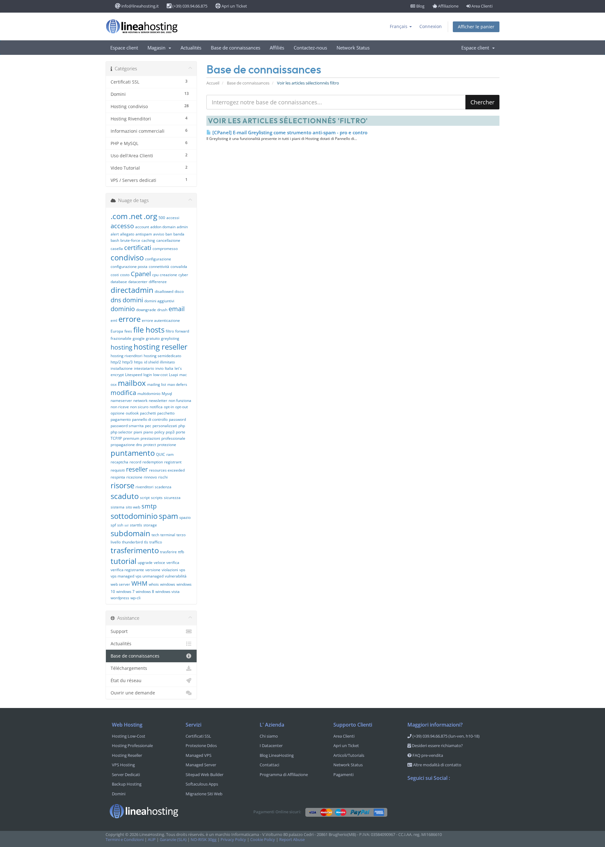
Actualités (191, 47)
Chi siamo (269, 736)
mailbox (132, 383)
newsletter (158, 400)
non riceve (120, 406)
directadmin (132, 290)
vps (182, 569)
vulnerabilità (176, 576)
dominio (123, 309)
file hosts (148, 329)
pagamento (121, 419)
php (181, 425)
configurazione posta (129, 266)
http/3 (127, 362)
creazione (168, 274)
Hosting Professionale (132, 745)
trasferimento (135, 550)
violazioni (170, 569)
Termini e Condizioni (125, 839)
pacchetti (148, 413)
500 (161, 217)
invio (159, 368)
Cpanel (141, 274)
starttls (136, 525)
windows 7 (125, 591)
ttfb (181, 551)
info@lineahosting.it (139, 6)
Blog (419, 6)
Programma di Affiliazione (284, 774)
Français (399, 26)
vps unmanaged (149, 576)
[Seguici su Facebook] (412, 794)
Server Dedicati (126, 774)
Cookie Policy (262, 839)
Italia (169, 368)
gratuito (153, 338)
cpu (155, 274)
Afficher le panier (476, 27)
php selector (121, 432)
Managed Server (201, 765)
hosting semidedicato (162, 355)
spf (113, 525)
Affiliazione (447, 6)
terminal (167, 534)
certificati (137, 247)
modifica (123, 392)
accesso (122, 226)
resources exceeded (167, 470)
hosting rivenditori (126, 355)
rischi (163, 477)
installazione (122, 368)
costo (125, 274)
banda (178, 234)
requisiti (118, 470)
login (147, 374)
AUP (152, 839)
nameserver (121, 400)
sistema (117, 507)
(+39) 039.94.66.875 (189, 6)
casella (117, 248)
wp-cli (135, 597)
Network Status (353, 47)
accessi (172, 217)
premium (131, 438)
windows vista (167, 591)
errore (129, 319)
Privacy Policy (233, 839)
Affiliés (277, 47)
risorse (122, 485)
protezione (166, 444)
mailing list (156, 384)
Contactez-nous (310, 47)
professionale (173, 438)
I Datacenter (271, 745)
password (177, 419)
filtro (170, 331)
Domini (118, 794)
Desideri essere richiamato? (437, 745)
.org (150, 216)
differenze (158, 281)
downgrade (146, 309)
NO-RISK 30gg (203, 839)
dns (116, 300)
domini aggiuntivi (159, 301)
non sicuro (139, 406)
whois (154, 584)
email (177, 309)
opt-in (169, 406)
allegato (127, 234)
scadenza (163, 487)
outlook (132, 413)
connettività (159, 266)
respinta (118, 477)
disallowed (164, 291)
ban (168, 234)
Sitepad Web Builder (204, 774)
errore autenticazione (161, 320)
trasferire (168, 551)
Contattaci (269, 765)
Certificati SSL (198, 736)
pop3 (170, 432)
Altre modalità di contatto (436, 765)
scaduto (125, 496)
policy (159, 432)
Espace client (124, 47)
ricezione (134, 477)
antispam (143, 234)
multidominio (148, 393)
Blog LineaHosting (277, 755)
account (142, 226)
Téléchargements (129, 668)
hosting (121, 347)
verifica (172, 562)
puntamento (133, 453)
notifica (156, 406)
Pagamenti (343, 774)
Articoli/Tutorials (348, 755)
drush (162, 309)
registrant (173, 462)
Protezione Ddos (201, 745)
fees (128, 331)
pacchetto (166, 413)
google (139, 338)
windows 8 (145, 591)
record (135, 462)
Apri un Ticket (234, 6)
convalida (178, 266)
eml (114, 320)
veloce (159, 562)
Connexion (430, 26)
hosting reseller (160, 346)
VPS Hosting (123, 765)
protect (149, 444)
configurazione (158, 259)
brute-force (130, 240)
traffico (155, 542)
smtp (149, 506)
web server (120, 584)
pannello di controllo (150, 419)
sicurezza (172, 497)
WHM (139, 583)
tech (155, 534)
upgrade (145, 562)
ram (170, 454)
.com (119, 216)
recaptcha (119, 462)
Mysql (167, 393)
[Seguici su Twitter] (425, 794)
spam (168, 516)
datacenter (137, 281)
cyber (183, 274)
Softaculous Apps (202, 784)
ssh (120, 525)
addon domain (163, 226)
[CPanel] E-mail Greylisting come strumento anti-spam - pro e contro (289, 132)
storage (150, 525)
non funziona (180, 400)
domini (133, 300)
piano (148, 432)
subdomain (130, 533)
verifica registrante (127, 569)
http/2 (116, 362)
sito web (133, 507)
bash (115, 240)
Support (119, 631)
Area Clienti (481, 6)
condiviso (127, 257)
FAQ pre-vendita (427, 755)
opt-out (181, 406)
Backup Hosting (126, 784)
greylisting (170, 338)
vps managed (122, 576)
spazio (185, 517)
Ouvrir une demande (133, 693)
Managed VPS (198, 755)
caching (148, 240)
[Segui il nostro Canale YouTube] (438, 794)
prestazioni (150, 438)
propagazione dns (126, 444)
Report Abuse (292, 839)
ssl (126, 525)
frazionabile (121, 338)
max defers (177, 384)
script (145, 497)
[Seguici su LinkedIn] (450, 794)
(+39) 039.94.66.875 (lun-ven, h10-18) (446, 736)
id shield (151, 362)
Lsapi (173, 374)
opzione (117, 413)
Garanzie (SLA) (173, 839)
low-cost (160, 374)
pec (148, 425)
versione (152, 569)
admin (182, 226)
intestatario (144, 368)
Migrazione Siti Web (204, 794)
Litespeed (133, 374)
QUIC (160, 454)
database (119, 281)
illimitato (167, 362)
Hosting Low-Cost (128, 736)
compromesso (165, 248)
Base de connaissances (235, 47)
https (138, 362)
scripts (157, 497)
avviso (158, 234)
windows (167, 584)
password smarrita (127, 425)
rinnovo (150, 477)
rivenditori (144, 487)
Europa (117, 331)
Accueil (212, 83)
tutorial (123, 561)
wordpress (120, 597)
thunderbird (132, 542)
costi (115, 274)
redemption (152, 462)
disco (179, 291)
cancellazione (168, 240)
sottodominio (134, 516)
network (140, 400)
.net (135, 216)
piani (138, 432)
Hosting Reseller (127, 755)
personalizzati (165, 425)
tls (146, 542)
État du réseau (126, 680)
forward (182, 331)
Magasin (157, 47)
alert (115, 234)
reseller (137, 469)
